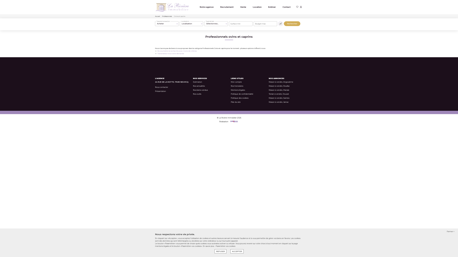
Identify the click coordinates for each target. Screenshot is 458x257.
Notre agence (207, 7)
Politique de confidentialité (242, 94)
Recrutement (227, 7)
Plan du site (236, 102)
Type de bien (210, 21)
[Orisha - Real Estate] (234, 121)
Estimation (197, 82)
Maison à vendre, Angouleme (281, 82)
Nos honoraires (237, 86)
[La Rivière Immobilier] (172, 7)
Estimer (272, 7)
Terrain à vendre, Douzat (279, 94)
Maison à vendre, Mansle (279, 90)
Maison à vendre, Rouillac (279, 86)
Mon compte (236, 82)
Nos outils (197, 94)
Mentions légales (238, 90)
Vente (243, 7)
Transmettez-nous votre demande (170, 53)
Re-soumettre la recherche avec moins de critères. (177, 51)
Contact (287, 7)
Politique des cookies (239, 98)
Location (257, 7)
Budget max (260, 24)
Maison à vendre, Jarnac (279, 102)
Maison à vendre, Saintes (279, 98)
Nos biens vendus (200, 90)
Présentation (160, 91)
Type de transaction (163, 21)
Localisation (185, 21)
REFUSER (220, 251)
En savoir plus (209, 246)
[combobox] (166, 23)
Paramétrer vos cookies (225, 246)
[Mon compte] (301, 7)
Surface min (235, 24)
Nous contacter (161, 87)
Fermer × (450, 231)
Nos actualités (199, 86)
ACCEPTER (237, 251)
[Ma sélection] (297, 7)
